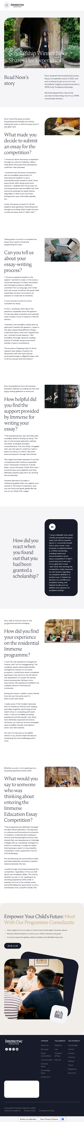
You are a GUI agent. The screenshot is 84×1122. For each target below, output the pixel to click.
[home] (17, 5)
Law (56, 1049)
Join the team (46, 1060)
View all (57, 1060)
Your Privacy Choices (49, 1119)
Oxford (71, 1049)
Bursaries (44, 1049)
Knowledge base (45, 1071)
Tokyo (70, 1065)
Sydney (71, 1061)
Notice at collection (28, 1119)
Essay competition (46, 1054)
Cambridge (72, 1045)
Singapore (72, 1069)
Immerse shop (44, 1065)
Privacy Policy (30, 1110)
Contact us (45, 1077)
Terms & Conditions (12, 1110)
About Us (45, 1045)
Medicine (58, 1045)
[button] (6, 5)
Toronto (71, 1057)
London (71, 1053)
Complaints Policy (46, 1110)
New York (72, 1073)
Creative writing (58, 1054)
